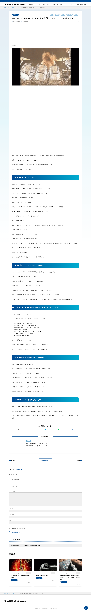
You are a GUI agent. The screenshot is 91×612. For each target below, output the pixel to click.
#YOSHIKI (76, 14)
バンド (48, 4)
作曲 (61, 4)
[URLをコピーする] (72, 430)
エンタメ (31, 4)
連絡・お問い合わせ (81, 4)
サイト (11, 520)
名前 (11, 508)
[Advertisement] (45, 34)
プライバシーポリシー (70, 4)
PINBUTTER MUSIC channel (15, 4)
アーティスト (15, 14)
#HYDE (51, 14)
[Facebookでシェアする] (32, 430)
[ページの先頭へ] (86, 608)
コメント (12, 491)
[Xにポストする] (18, 430)
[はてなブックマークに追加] (45, 430)
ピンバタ (28, 441)
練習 (44, 4)
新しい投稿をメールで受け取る (17, 528)
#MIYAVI (57, 14)
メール (11, 514)
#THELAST (69, 14)
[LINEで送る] (59, 430)
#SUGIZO (63, 14)
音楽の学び (55, 4)
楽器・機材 (38, 4)
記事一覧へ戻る (45, 460)
